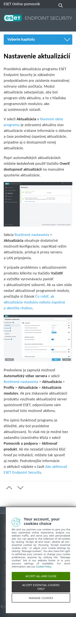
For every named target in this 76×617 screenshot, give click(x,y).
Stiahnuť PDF (16, 510)
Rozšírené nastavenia (32, 235)
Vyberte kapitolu (21, 40)
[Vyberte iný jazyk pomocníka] (69, 5)
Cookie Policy (43, 570)
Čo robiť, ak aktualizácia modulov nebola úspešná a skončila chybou (34, 302)
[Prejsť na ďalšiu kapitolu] (19, 487)
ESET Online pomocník (22, 4)
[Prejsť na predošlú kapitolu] (8, 487)
